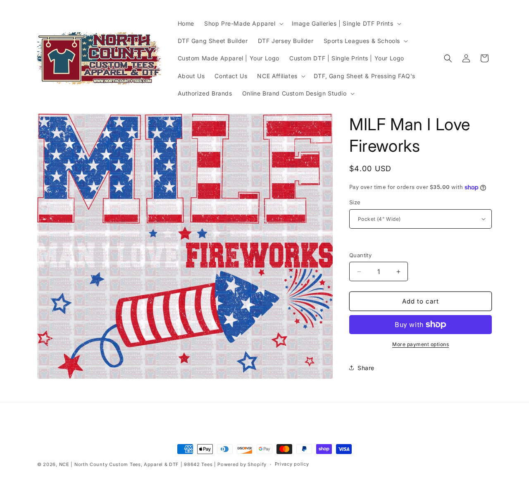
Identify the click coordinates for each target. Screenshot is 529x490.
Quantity (360, 255)
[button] (243, 23)
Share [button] (365, 367)
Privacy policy (292, 464)
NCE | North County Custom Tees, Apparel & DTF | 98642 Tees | (137, 464)
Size (355, 202)
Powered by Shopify (242, 464)
